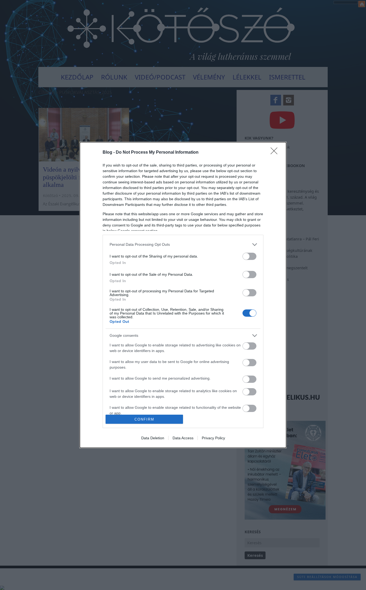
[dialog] (183, 295)
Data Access (183, 438)
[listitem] (183, 244)
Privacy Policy (213, 438)
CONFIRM (144, 419)
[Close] (276, 153)
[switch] (249, 256)
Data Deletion (152, 438)
